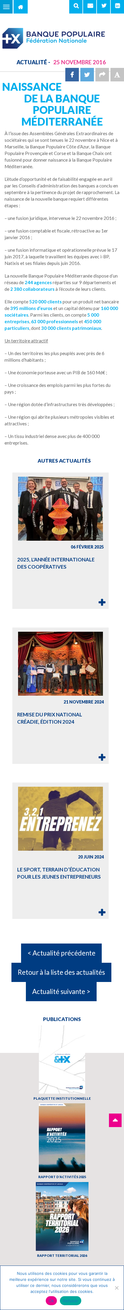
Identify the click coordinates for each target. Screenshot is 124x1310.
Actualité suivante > (61, 991)
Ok (51, 1300)
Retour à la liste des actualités (61, 972)
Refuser (70, 1300)
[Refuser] (116, 1288)
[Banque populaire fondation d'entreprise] (62, 35)
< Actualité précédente (61, 953)
